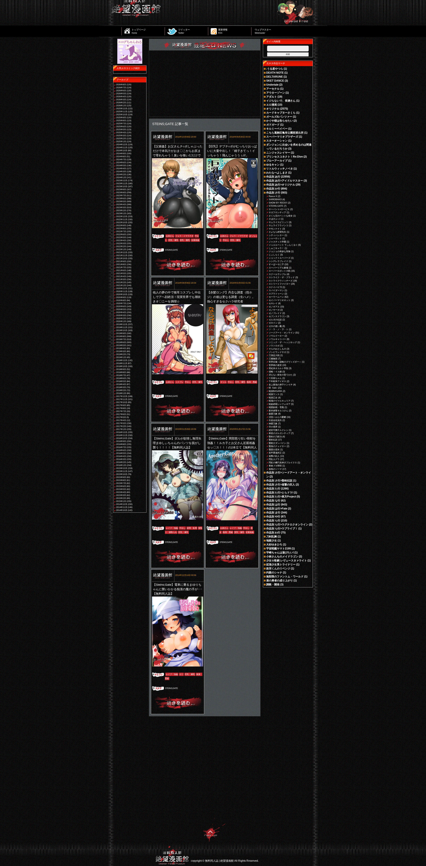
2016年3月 (121, 459)
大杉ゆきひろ (274, 544)
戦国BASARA (275, 391)
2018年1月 (121, 393)
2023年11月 (121, 183)
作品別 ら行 (273, 520)
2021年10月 (121, 258)
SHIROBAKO (275, 199)
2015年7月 (121, 483)
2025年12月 (121, 108)
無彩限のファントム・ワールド (285, 576)
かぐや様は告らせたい (279, 120)
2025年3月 (121, 135)
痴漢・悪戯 (252, 382)
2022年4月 (121, 240)
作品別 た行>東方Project (281, 496)
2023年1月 (121, 213)
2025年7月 (121, 123)
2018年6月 (121, 378)
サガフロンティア (277, 212)
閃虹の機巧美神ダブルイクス (283, 462)
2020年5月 (121, 309)
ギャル (223, 382)
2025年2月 (121, 138)
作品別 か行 (273, 188)
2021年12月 (121, 252)
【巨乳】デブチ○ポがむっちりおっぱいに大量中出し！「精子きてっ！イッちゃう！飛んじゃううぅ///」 (232, 151)
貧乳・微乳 (185, 240)
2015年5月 (121, 489)
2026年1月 (121, 105)
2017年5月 (121, 417)
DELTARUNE (274, 76)
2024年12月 (121, 144)
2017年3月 (121, 423)
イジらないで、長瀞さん (281, 100)
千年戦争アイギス (277, 381)
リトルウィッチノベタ (279, 168)
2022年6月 (121, 234)
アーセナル (273, 88)
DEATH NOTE (275, 72)
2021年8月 (121, 264)
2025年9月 (121, 117)
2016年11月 (121, 435)
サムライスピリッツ (278, 222)
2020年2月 (121, 318)
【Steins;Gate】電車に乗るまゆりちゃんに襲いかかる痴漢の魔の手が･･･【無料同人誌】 (177, 589)
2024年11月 (121, 147)
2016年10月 (121, 438)
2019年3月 (121, 351)
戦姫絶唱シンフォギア (279, 404)
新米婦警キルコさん (278, 410)
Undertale (272, 84)
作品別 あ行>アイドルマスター (284, 180)
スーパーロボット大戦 (279, 271)
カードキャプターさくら (281, 112)
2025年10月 (121, 114)
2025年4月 (121, 132)
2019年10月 (121, 330)
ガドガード (273, 124)
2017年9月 (121, 405)
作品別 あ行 (273, 176)
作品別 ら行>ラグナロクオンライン (287, 524)
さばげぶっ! (274, 219)
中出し (226, 240)
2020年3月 (121, 315)
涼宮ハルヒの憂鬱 (277, 417)
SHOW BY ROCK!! (278, 203)
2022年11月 (121, 219)
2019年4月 (121, 348)
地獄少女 (271, 540)
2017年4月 (121, 420)
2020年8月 (121, 300)
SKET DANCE (275, 80)
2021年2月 (121, 282)
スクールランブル (277, 274)
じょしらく (274, 254)
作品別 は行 (273, 504)
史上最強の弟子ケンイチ (281, 384)
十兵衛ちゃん (275, 378)
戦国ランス (274, 394)
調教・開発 (273, 584)
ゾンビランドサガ (277, 352)
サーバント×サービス (279, 209)
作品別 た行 (273, 488)
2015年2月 (121, 498)
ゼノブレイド (275, 313)
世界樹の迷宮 (275, 365)
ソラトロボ (274, 345)
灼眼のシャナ (274, 572)
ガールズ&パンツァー (279, 116)
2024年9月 (121, 153)
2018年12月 (121, 360)
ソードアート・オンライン (282, 332)
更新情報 (222, 31)
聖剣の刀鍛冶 (275, 436)
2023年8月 (121, 192)
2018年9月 (121, 369)
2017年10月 (121, 402)
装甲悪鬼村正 (275, 452)
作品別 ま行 (273, 512)
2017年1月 (121, 429)
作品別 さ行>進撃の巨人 (280, 484)
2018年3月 (121, 387)
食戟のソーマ (275, 469)
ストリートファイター (279, 284)
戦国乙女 (273, 397)
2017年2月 (121, 426)
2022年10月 (121, 222)
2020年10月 (121, 294)
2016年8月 (121, 444)
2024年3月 (121, 171)
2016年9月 (121, 441)
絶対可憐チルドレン (278, 430)
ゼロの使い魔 (275, 326)
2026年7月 (121, 87)
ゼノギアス (274, 306)
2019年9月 (121, 333)
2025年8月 (121, 120)
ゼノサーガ (274, 310)
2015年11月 (121, 471)
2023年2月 (121, 210)
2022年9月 (121, 225)
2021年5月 (121, 273)
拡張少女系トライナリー (281, 564)
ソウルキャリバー (277, 339)
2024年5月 (121, 165)
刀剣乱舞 (271, 536)
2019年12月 (121, 324)
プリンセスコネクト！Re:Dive (284, 156)
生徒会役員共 (275, 420)
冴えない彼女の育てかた (281, 375)
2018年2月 (121, 390)
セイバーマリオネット (279, 300)
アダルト (271, 96)
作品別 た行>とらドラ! (279, 492)
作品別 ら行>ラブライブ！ (282, 528)
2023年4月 (121, 204)
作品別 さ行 (273, 192)
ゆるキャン (273, 164)
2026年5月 (121, 93)
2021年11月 (121, 255)
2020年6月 (121, 306)
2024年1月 (121, 177)
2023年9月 (121, 189)
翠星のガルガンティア (279, 433)
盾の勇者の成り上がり (279, 580)
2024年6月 (121, 162)
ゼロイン (273, 323)
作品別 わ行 (273, 532)
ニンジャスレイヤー (278, 152)
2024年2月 (121, 174)
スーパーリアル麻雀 (278, 267)
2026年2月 (121, 102)
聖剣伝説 (273, 439)
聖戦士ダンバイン (277, 443)
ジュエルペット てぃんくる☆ (283, 245)
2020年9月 (121, 297)
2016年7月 (121, 447)
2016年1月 (121, 465)
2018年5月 (121, 381)
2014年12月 (121, 504)
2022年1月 (121, 249)
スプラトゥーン (276, 293)
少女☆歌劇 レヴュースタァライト (286, 560)
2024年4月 (121, 168)
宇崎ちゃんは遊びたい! (280, 552)
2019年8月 (121, 336)
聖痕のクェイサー (277, 446)
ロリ (181, 674)
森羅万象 (273, 414)
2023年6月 (121, 198)
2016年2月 (121, 462)
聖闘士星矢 (274, 449)
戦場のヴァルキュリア (279, 401)
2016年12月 (121, 432)
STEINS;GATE (171, 250)
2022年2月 (121, 246)
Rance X (273, 196)
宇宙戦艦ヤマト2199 (278, 548)
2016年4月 (121, 456)
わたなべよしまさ (277, 172)
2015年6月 (121, 486)
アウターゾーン (275, 92)
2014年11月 (121, 507)
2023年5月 (121, 201)
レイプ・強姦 (172, 528)
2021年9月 (121, 261)
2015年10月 (121, 474)
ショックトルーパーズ (279, 258)
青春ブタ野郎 (275, 465)
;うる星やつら (274, 68)
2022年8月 (121, 228)
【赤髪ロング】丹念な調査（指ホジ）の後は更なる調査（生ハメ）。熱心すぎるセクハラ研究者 (231, 297)
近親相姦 (195, 240)
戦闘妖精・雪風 (276, 407)
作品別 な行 (273, 500)
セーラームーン (276, 297)
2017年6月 (121, 414)
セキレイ (273, 303)
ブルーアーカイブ (277, 160)
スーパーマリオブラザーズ (282, 136)
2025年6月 (121, 126)
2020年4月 (121, 312)
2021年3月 (121, 279)
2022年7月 (121, 231)
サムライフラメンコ (278, 225)
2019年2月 (121, 354)
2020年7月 (121, 303)
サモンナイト (275, 228)
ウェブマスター (263, 31)
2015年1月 (121, 501)
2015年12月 (121, 468)
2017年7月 (121, 411)
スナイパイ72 (275, 287)
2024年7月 (121, 159)
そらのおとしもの (277, 349)
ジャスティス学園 (277, 241)
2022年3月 (121, 243)
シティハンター (276, 235)
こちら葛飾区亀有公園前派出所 (285, 132)
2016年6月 (121, 450)
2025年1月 (121, 141)
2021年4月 (121, 276)
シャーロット (275, 238)
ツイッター (184, 31)
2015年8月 (121, 480)
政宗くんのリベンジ (278, 568)
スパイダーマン (276, 290)
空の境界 (273, 427)
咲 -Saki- (273, 388)
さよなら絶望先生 (277, 232)
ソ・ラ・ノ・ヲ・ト (278, 329)
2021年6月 (121, 270)
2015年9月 (121, 477)
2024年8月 (121, 156)
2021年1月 (121, 285)
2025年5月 (121, 129)
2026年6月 (121, 90)
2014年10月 (121, 510)
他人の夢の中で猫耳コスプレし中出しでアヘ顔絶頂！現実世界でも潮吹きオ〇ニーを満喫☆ (177, 297)
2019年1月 (121, 357)
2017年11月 (121, 399)
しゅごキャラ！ (276, 248)
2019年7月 (121, 339)
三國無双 (273, 358)
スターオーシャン (277, 140)
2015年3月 (121, 495)
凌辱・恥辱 (192, 528)
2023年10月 (121, 186)
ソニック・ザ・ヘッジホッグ (283, 342)
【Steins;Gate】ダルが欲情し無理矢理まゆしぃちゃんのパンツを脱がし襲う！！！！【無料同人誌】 (177, 443)
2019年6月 (121, 342)
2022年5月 (121, 237)
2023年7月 (121, 195)
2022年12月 (121, 216)
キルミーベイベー (277, 128)
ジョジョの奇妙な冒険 (279, 251)
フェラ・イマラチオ (184, 236)
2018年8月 (121, 372)
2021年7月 (121, 267)
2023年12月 (121, 180)
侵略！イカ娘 (275, 371)
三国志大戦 (274, 355)
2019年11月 (121, 327)
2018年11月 (121, 363)
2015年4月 (121, 492)
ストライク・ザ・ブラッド (282, 277)
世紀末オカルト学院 (278, 368)
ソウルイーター (276, 336)
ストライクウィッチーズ (281, 280)
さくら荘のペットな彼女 (281, 216)
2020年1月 (121, 321)
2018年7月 (121, 375)
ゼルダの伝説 (275, 319)
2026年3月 (121, 99)
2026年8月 (121, 84)
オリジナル (273, 108)
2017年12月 (121, 396)
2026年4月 (121, 96)
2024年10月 (121, 150)
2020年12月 (121, 288)
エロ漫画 (271, 104)
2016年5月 (121, 453)
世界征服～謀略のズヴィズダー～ (285, 362)
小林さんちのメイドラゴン (282, 556)
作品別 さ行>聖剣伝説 (279, 480)
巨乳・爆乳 (173, 240)
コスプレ (179, 382)
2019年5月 (121, 345)
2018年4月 (121, 384)
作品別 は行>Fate (276, 508)
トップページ (139, 31)
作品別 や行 (273, 516)
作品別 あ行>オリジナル (280, 184)
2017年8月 (121, 408)
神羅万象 (273, 423)
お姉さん (170, 236)
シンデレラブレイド (278, 261)
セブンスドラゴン (277, 316)
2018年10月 (121, 366)
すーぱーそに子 (276, 264)
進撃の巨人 (274, 456)
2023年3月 (121, 207)
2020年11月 (121, 291)
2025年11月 (121, 111)
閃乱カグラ (274, 459)
